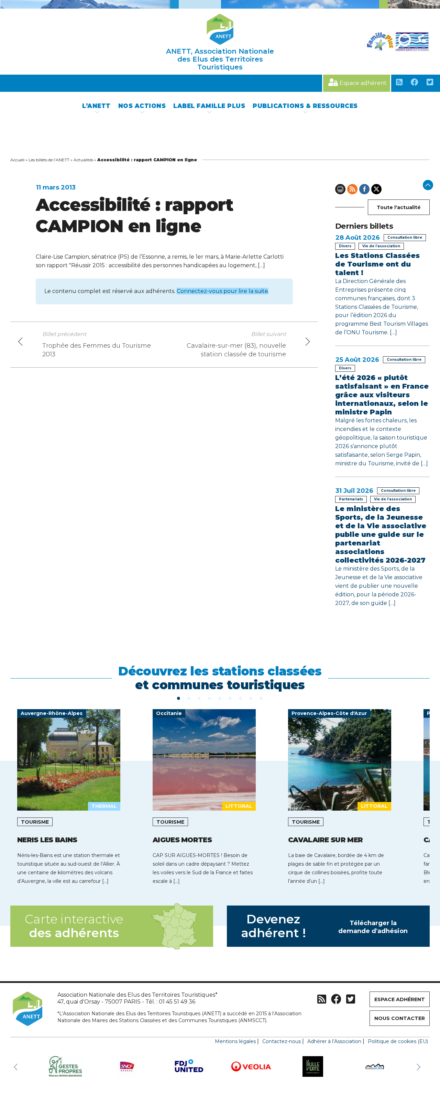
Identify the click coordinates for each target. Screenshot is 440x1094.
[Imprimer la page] (340, 189)
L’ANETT (96, 105)
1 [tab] (178, 697)
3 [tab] (199, 697)
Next (419, 1066)
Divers (345, 246)
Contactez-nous (281, 1041)
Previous (17, 1066)
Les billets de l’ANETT (49, 159)
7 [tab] (240, 697)
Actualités (83, 159)
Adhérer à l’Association (334, 1041)
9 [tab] (261, 697)
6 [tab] (230, 697)
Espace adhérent (363, 83)
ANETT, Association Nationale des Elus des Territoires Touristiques (220, 59)
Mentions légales (235, 1041)
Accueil (17, 159)
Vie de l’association (381, 246)
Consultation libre (404, 237)
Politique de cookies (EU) (398, 1041)
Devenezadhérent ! (324, 926)
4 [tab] (209, 697)
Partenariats (351, 499)
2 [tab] (189, 697)
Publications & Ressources (305, 105)
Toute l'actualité (399, 207)
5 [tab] (220, 697)
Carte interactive (74, 926)
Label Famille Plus (209, 105)
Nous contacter (399, 1018)
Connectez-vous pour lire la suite (222, 291)
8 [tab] (251, 697)
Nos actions (142, 105)
